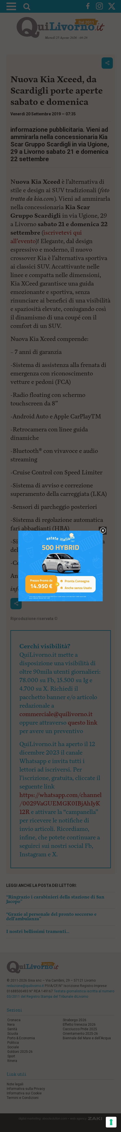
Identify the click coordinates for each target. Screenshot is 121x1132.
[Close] (103, 531)
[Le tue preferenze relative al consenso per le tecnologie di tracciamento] (111, 1122)
